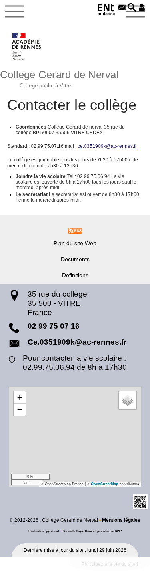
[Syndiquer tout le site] (75, 230)
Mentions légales (121, 520)
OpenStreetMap (104, 483)
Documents (75, 259)
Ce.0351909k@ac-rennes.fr (77, 342)
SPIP (118, 531)
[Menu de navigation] (14, 11)
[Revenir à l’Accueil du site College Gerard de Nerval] (27, 46)
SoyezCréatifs (86, 531)
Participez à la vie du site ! (110, 564)
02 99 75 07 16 (54, 326)
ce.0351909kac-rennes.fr (107, 146)
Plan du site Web (75, 243)
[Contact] (122, 8)
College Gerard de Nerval (59, 78)
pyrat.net (52, 531)
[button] (132, 8)
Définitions (75, 275)
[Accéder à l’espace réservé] (142, 8)
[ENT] (106, 10)
